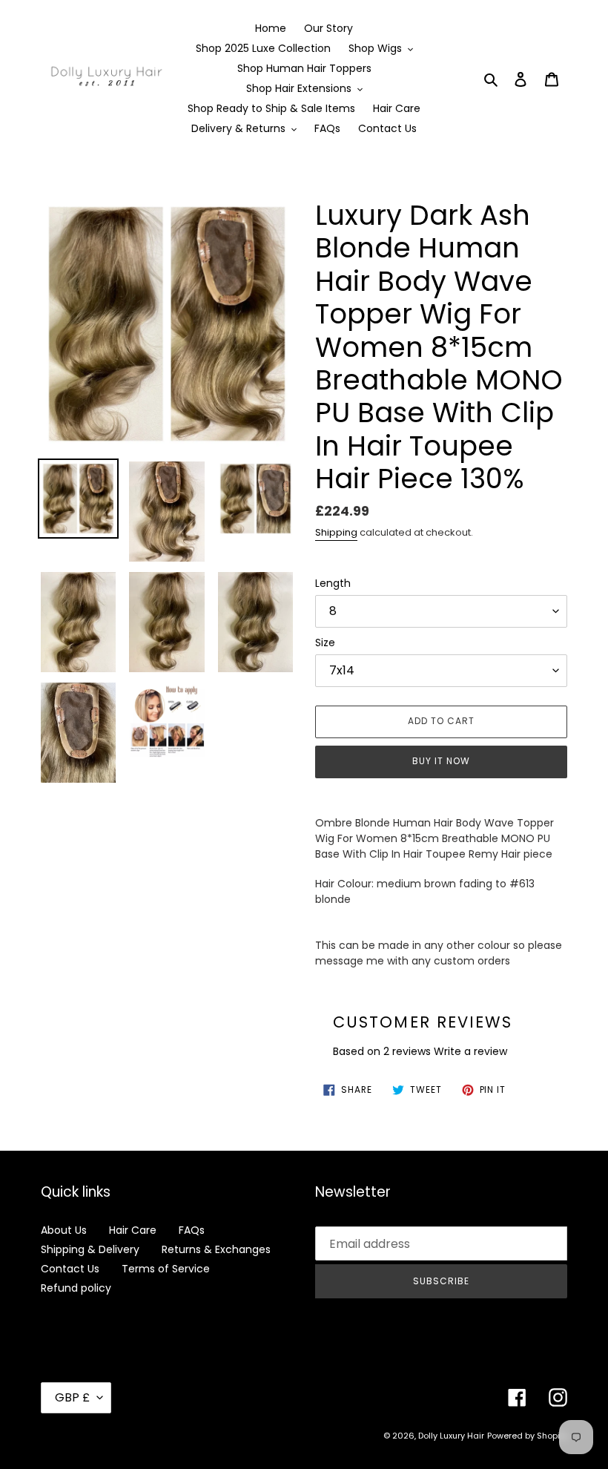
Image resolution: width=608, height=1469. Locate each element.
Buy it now (441, 761)
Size (325, 642)
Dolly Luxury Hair (451, 1436)
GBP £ (72, 1397)
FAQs (192, 1230)
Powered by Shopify (527, 1436)
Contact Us (70, 1268)
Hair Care (132, 1230)
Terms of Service (166, 1268)
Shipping (336, 532)
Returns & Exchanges (216, 1249)
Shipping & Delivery (90, 1249)
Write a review (470, 1051)
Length (333, 583)
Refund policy (76, 1288)
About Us (64, 1230)
